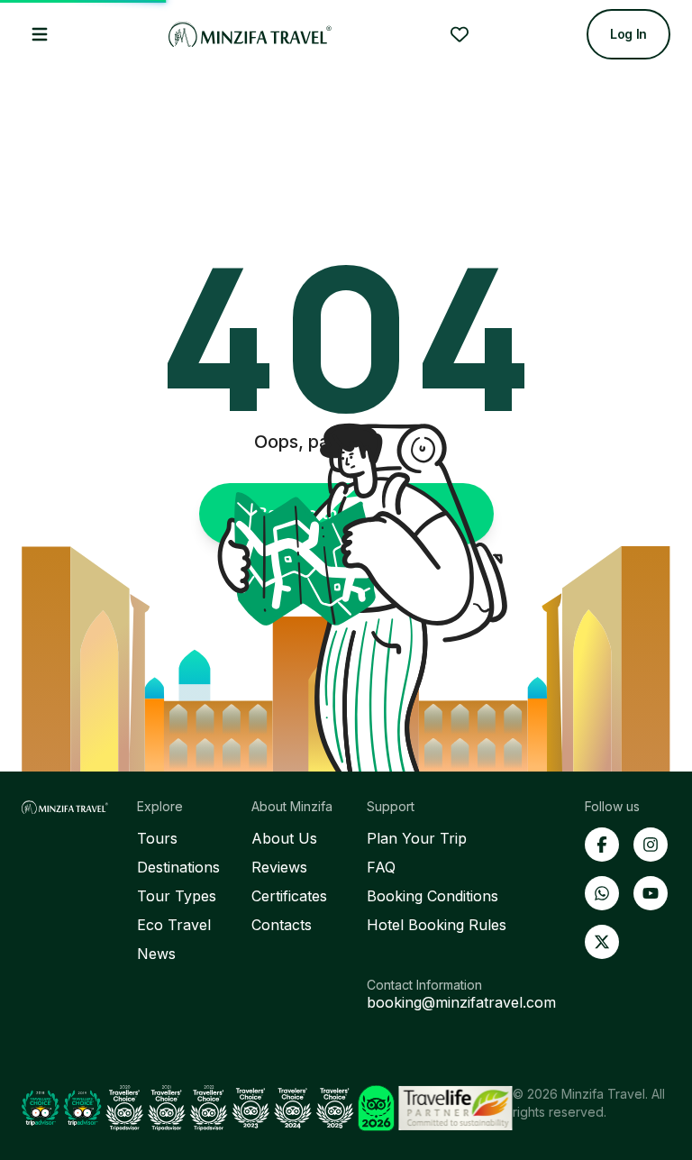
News (156, 954)
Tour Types (176, 896)
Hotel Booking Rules (436, 925)
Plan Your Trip (417, 838)
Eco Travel (174, 925)
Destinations (178, 867)
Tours (157, 838)
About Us (284, 838)
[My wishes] (459, 34)
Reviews (279, 867)
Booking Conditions (432, 896)
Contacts (281, 925)
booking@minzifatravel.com (461, 1002)
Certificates (289, 896)
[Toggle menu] (40, 34)
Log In (628, 33)
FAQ (381, 867)
